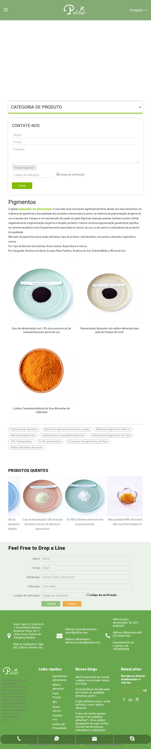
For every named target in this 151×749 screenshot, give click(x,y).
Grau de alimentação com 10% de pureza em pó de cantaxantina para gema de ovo (41, 330)
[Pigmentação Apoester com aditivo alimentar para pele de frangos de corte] (110, 292)
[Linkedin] (131, 699)
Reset (72, 603)
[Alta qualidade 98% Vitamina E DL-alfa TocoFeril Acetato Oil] (123, 496)
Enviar (22, 185)
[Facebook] (124, 699)
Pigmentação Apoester (24, 429)
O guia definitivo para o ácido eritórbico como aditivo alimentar (93, 705)
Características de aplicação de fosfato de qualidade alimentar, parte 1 (93, 692)
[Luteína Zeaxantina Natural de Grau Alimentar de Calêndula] (41, 372)
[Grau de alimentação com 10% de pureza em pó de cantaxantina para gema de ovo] (41, 292)
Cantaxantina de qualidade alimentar (63, 435)
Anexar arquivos (24, 167)
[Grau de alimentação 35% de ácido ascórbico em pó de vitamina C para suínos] (38, 496)
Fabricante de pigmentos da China (111, 435)
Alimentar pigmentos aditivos (113, 429)
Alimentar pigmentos (23, 435)
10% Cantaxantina (21, 441)
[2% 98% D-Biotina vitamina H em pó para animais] (81, 496)
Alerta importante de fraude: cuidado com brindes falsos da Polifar (93, 680)
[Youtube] (137, 699)
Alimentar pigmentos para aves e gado (66, 429)
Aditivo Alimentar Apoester (26, 447)
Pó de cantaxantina (49, 441)
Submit (51, 603)
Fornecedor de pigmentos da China (88, 441)
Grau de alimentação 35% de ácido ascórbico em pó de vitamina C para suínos (38, 524)
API (54, 702)
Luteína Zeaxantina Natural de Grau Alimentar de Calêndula (41, 410)
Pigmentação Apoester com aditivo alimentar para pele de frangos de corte (109, 330)
